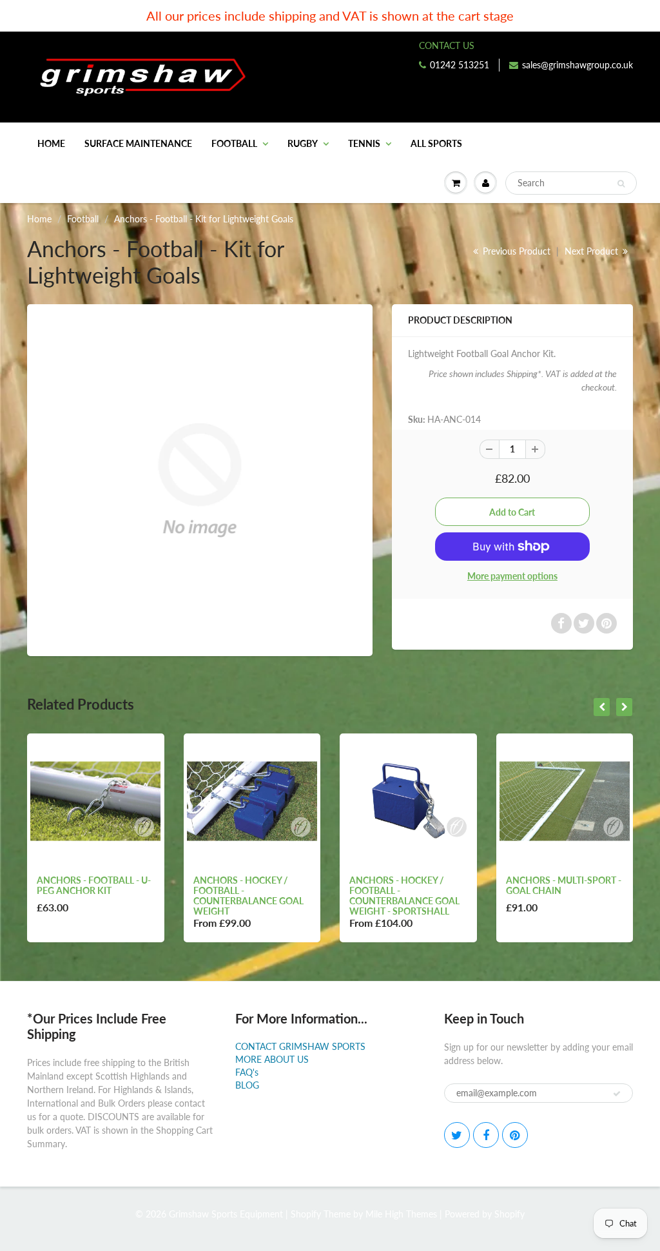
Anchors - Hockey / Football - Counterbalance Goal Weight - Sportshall (404, 895)
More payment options (512, 575)
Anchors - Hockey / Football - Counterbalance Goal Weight (248, 895)
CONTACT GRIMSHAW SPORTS (300, 1046)
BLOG (247, 1085)
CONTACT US (446, 45)
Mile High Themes (401, 1213)
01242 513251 (459, 64)
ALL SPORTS (436, 143)
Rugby (302, 143)
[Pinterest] (515, 1135)
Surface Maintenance (138, 143)
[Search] (621, 183)
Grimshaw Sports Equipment (226, 1213)
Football (234, 143)
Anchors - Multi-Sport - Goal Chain (563, 885)
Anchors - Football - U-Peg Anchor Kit (94, 885)
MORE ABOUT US (272, 1059)
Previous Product (515, 251)
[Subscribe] (616, 1093)
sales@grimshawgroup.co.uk (577, 64)
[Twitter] (457, 1135)
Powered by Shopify (485, 1213)
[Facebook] (486, 1135)
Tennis (364, 143)
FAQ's (246, 1072)
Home (51, 143)
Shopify (306, 1213)
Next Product (593, 251)
